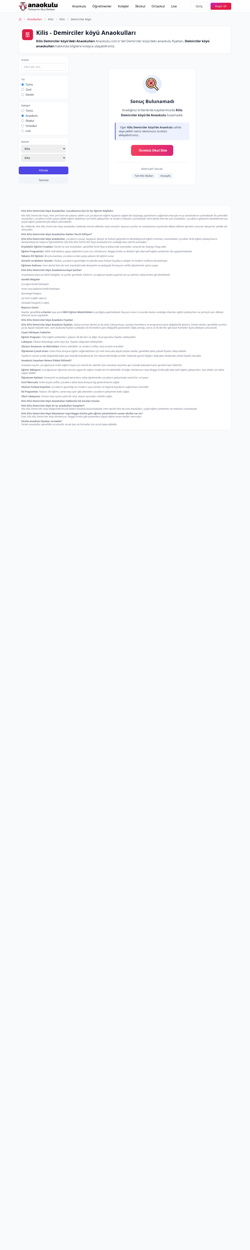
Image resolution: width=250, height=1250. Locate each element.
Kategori (25, 105)
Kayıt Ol (221, 6)
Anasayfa (165, 175)
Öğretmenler (102, 6)
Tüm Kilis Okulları (144, 175)
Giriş (199, 6)
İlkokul (140, 6)
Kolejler (123, 6)
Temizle (44, 180)
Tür (23, 79)
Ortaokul (158, 6)
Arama (25, 60)
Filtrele (43, 170)
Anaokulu (79, 6)
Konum (25, 141)
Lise (174, 6)
